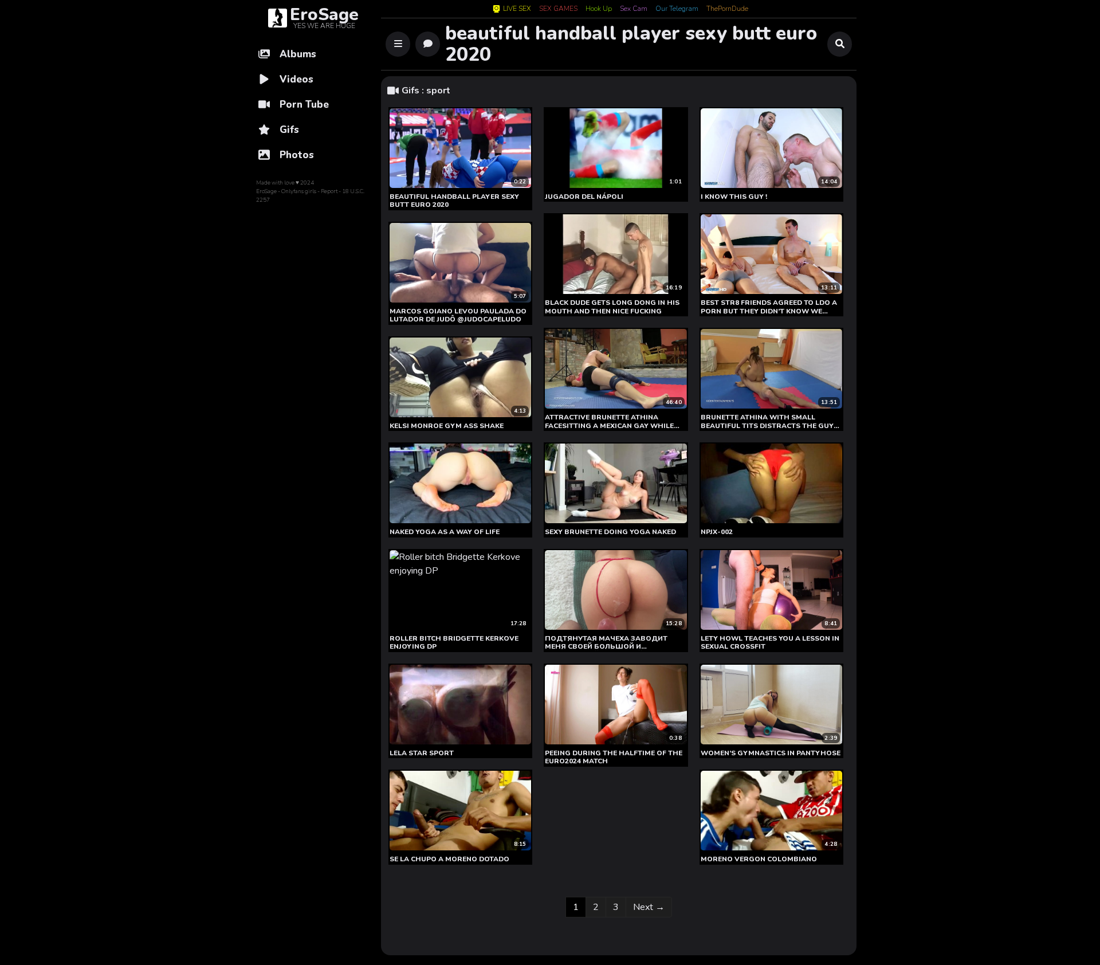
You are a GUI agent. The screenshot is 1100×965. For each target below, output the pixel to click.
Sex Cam (633, 9)
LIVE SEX (517, 9)
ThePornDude (727, 9)
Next (649, 907)
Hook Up (599, 9)
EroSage (266, 191)
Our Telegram (676, 9)
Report (329, 191)
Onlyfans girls (298, 191)
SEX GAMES (558, 9)
